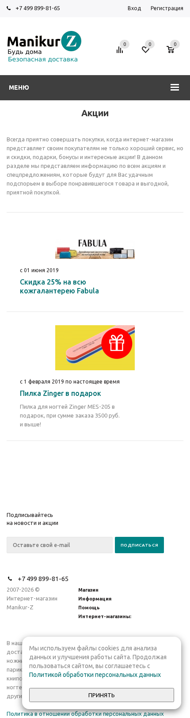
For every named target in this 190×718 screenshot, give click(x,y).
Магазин (88, 590)
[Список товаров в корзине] (174, 54)
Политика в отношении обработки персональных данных (85, 713)
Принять (101, 695)
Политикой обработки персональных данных (95, 674)
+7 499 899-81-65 (37, 8)
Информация (94, 598)
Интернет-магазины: (104, 616)
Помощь (89, 607)
